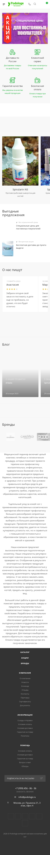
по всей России (12, 68)
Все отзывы (47, 270)
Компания (25, 673)
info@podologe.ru (27, 797)
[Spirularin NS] (20, 161)
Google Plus (39, 816)
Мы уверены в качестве (12, 90)
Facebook (18, 816)
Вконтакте (11, 816)
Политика (25, 736)
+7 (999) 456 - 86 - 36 (25, 788)
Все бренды (47, 424)
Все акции (47, 211)
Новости (25, 682)
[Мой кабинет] (40, 4)
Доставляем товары (12, 65)
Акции (25, 658)
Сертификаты (25, 701)
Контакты (25, 694)
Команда (25, 686)
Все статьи (47, 344)
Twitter (25, 816)
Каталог (25, 652)
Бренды (25, 663)
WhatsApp (25, 823)
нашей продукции (12, 93)
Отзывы (25, 690)
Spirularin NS (20, 189)
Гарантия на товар (25, 732)
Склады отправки (25, 720)
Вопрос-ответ (25, 762)
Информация (25, 715)
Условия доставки (25, 728)
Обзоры (25, 766)
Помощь (25, 745)
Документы (25, 705)
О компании (25, 678)
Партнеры (25, 697)
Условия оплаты (25, 724)
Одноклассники (32, 816)
